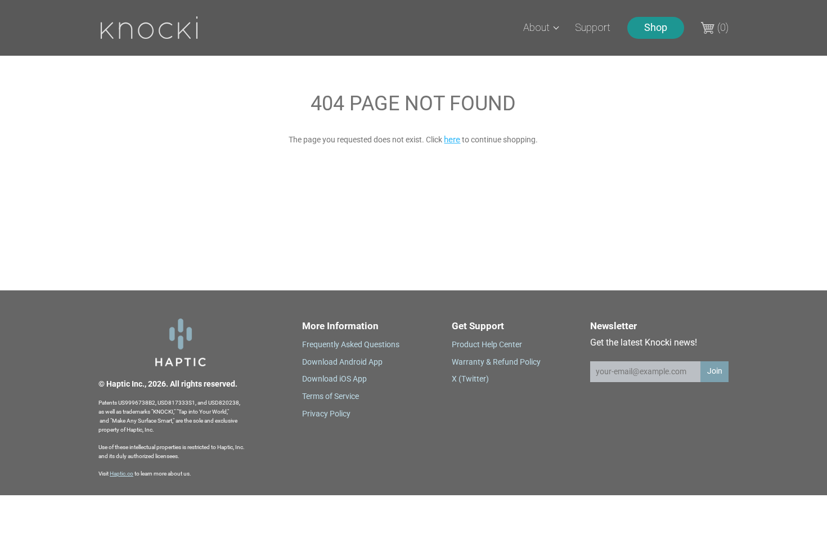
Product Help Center (487, 344)
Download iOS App (334, 378)
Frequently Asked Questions (350, 344)
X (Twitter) (470, 378)
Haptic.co (121, 473)
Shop (655, 27)
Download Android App (342, 361)
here (452, 139)
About (536, 27)
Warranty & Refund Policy (496, 361)
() (723, 27)
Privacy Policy (326, 413)
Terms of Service (330, 396)
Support (592, 27)
